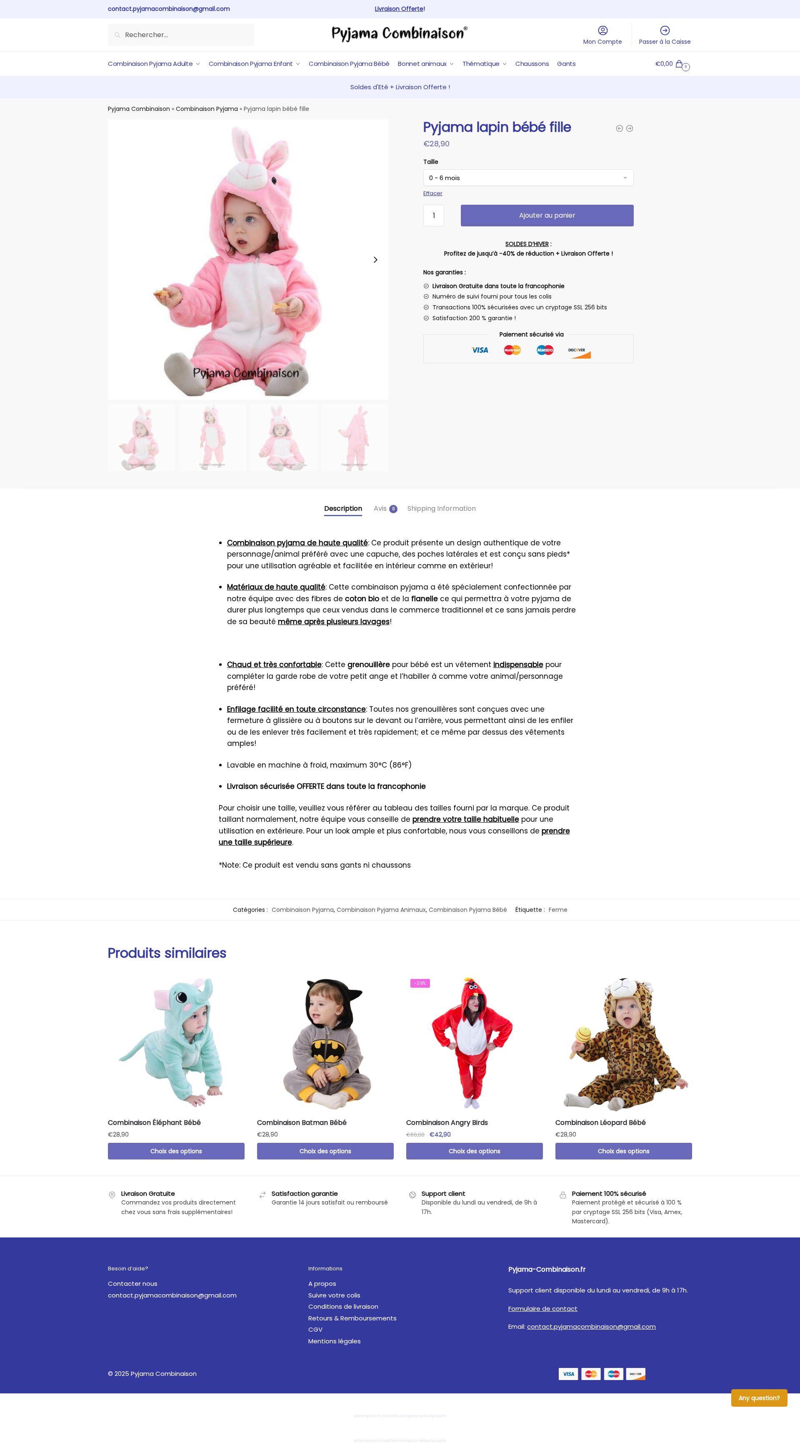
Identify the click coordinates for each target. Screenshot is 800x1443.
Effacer (432, 193)
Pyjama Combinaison (139, 109)
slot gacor (409, 1415)
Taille (430, 162)
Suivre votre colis (334, 1295)
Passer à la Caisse (665, 42)
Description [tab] (343, 508)
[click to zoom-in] (248, 259)
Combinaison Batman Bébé (302, 1122)
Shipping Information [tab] (442, 508)
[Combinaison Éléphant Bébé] (176, 1043)
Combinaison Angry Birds (447, 1122)
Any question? (759, 1398)
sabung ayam (367, 1415)
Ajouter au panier (547, 215)
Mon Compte (602, 42)
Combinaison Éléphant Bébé (154, 1122)
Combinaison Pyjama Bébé (468, 910)
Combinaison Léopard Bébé (600, 1122)
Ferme (558, 910)
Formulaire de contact (543, 1308)
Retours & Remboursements (352, 1318)
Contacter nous (133, 1283)
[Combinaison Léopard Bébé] (623, 1043)
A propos (322, 1283)
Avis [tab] (380, 508)
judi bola (390, 1415)
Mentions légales (334, 1341)
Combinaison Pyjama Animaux (381, 910)
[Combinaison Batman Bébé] (325, 1043)
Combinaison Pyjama (207, 109)
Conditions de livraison (343, 1306)
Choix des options (176, 1151)
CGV (315, 1329)
